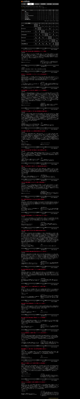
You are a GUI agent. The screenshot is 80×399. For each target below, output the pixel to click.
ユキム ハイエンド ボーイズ (29, 15)
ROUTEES (24, 40)
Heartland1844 (24, 34)
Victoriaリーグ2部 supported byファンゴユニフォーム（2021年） (30, 6)
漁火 (25, 11)
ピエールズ (26, 14)
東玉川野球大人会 (27, 19)
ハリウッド (26, 12)
